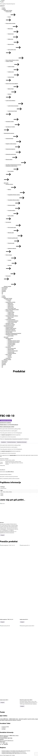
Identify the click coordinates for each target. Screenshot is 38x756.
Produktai (4, 9)
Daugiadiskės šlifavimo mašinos (14, 194)
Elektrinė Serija (11, 44)
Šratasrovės (8, 275)
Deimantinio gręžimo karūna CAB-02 (26, 699)
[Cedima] (3, 0)
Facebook (4, 727)
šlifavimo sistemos (9, 184)
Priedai (9, 16)
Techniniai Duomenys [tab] (11, 442)
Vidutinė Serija (11, 33)
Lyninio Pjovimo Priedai (12, 111)
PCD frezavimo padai (12, 227)
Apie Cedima (4, 288)
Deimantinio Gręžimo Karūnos (11, 166)
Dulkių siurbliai (10, 215)
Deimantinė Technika (8, 10)
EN (2, 292)
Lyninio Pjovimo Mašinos (10, 100)
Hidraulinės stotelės (10, 121)
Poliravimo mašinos (11, 205)
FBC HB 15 (2, 522)
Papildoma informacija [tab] (21, 442)
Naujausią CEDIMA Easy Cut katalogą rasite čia (10, 752)
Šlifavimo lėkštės (9, 159)
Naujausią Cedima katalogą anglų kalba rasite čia (11, 753)
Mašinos (9, 189)
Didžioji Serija (10, 39)
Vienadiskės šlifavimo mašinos (13, 200)
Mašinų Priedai (11, 88)
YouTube (3, 729)
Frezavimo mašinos (11, 210)
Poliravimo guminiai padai (13, 237)
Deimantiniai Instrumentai (9, 133)
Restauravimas (5, 287)
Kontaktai (4, 290)
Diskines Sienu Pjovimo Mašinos (12, 83)
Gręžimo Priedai (11, 77)
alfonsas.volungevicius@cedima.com (6, 740)
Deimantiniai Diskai (9, 138)
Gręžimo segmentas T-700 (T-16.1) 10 (6, 619)
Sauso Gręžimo (11, 171)
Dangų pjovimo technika (10, 23)
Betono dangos (9, 254)
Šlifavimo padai (11, 232)
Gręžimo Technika (9, 61)
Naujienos (4, 291)
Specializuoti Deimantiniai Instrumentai (13, 164)
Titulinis (3, 7)
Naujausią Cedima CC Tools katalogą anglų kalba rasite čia (13, 750)
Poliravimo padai (11, 243)
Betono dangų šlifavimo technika (12, 60)
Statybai (9, 260)
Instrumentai (8, 222)
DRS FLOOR (6, 183)
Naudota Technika (7, 286)
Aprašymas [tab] (3, 442)
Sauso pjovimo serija (12, 49)
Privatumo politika (5, 726)
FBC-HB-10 (26, 438)
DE (2, 293)
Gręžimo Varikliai (11, 66)
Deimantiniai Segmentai (10, 149)
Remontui (10, 265)
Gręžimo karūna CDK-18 (4, 699)
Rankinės (9, 94)
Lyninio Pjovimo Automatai (13, 105)
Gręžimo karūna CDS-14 (24, 619)
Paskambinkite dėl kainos (6, 420)
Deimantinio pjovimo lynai (11, 154)
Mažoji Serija (10, 28)
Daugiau (2, 535)
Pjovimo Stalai (8, 11)
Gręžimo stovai (11, 71)
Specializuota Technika (10, 126)
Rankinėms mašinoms (12, 248)
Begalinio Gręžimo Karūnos (11, 143)
